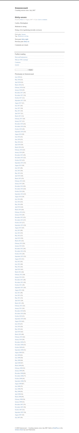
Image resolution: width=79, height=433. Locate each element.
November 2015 (19, 157)
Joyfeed (17, 65)
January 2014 (18, 214)
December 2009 (19, 342)
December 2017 (19, 92)
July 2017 (17, 105)
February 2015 (19, 181)
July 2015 (17, 168)
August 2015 (18, 165)
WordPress (56, 428)
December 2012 (19, 248)
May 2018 (17, 79)
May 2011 (17, 298)
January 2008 (18, 402)
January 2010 (18, 339)
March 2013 (18, 240)
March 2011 (18, 303)
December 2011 (19, 279)
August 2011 (18, 290)
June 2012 (17, 264)
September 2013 (19, 225)
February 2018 (19, 87)
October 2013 (18, 222)
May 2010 (17, 329)
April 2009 (18, 363)
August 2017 (18, 103)
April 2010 (18, 331)
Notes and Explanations (21, 57)
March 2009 (18, 365)
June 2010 (17, 326)
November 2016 (19, 126)
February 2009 (19, 368)
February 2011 (19, 305)
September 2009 (19, 350)
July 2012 (17, 261)
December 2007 (19, 404)
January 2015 (18, 183)
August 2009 (18, 352)
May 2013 (17, 235)
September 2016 (19, 131)
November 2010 (19, 313)
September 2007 (19, 412)
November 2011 (19, 282)
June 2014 (17, 201)
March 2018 (18, 85)
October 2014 (18, 191)
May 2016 (17, 142)
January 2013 (18, 246)
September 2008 (19, 381)
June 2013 (17, 233)
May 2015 (17, 173)
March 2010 (18, 334)
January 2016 (18, 152)
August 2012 (18, 259)
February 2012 (19, 274)
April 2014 (18, 207)
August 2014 (18, 196)
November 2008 (19, 376)
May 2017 (17, 111)
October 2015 (18, 160)
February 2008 (19, 399)
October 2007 (18, 409)
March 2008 (18, 396)
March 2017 (18, 116)
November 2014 (19, 189)
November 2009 (19, 344)
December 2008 (19, 373)
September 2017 (19, 100)
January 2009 (18, 370)
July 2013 (17, 230)
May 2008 (17, 391)
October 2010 (18, 316)
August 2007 (18, 415)
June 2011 (17, 295)
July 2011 (17, 292)
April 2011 (18, 300)
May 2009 (17, 360)
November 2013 (19, 220)
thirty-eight (25, 39)
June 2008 (17, 389)
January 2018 (18, 90)
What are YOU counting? (21, 59)
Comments (18, 62)
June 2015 (17, 170)
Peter (21, 19)
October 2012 (18, 253)
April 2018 (18, 82)
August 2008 (18, 383)
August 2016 (18, 134)
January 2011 (18, 308)
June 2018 (17, 77)
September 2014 (19, 194)
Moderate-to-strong (23, 36)
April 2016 (18, 144)
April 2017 (18, 113)
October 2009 (18, 347)
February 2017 (19, 118)
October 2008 (18, 378)
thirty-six (26, 41)
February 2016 (19, 150)
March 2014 (18, 209)
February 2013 (19, 243)
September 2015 (19, 163)
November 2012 (19, 251)
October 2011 (18, 285)
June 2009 (17, 357)
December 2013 (19, 217)
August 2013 (18, 227)
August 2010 (18, 321)
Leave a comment (42, 19)
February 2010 (19, 337)
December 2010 (19, 311)
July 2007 (17, 417)
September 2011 (19, 287)
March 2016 (18, 147)
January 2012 (18, 277)
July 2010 (17, 324)
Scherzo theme (19, 429)
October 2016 (18, 129)
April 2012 (18, 269)
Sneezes (24, 34)
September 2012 (19, 256)
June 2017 (17, 108)
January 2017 (18, 121)
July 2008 (17, 386)
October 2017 (18, 98)
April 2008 (18, 394)
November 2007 (19, 407)
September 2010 (19, 318)
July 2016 (17, 137)
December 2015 (19, 155)
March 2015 (18, 178)
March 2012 (18, 272)
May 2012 (17, 266)
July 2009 (17, 355)
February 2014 (19, 212)
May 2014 (17, 204)
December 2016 (19, 124)
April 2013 (18, 238)
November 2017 (19, 95)
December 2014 (19, 186)
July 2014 (17, 199)
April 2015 (18, 176)
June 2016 (17, 139)
